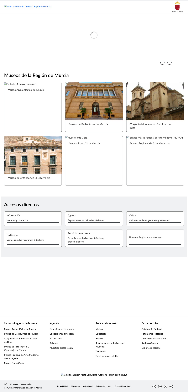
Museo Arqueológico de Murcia (20, 329)
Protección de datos (123, 386)
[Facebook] (154, 386)
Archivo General (150, 343)
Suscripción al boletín (107, 356)
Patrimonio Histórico (152, 334)
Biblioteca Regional (151, 348)
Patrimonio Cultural (152, 329)
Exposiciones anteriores (62, 334)
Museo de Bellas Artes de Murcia (21, 334)
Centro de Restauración (154, 338)
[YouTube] (171, 386)
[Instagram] (160, 386)
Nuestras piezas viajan (61, 348)
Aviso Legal (88, 386)
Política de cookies (103, 386)
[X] (165, 386)
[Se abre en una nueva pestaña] (177, 7)
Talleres (54, 343)
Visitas (99, 329)
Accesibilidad (62, 386)
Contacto (100, 351)
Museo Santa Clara (14, 363)
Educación (101, 334)
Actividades (56, 338)
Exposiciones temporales (62, 329)
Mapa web (75, 386)
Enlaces (100, 338)
